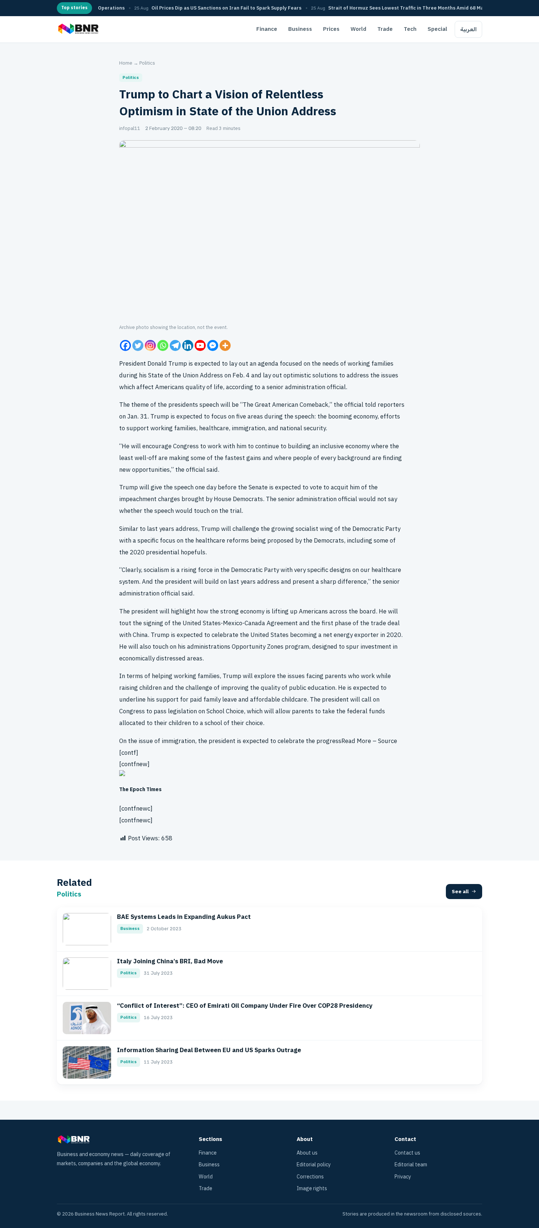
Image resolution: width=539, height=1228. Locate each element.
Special (437, 29)
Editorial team (411, 1165)
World (358, 29)
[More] (225, 345)
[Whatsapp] (162, 345)
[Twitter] (137, 345)
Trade (385, 29)
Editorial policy (314, 1165)
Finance (266, 29)
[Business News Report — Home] (77, 29)
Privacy (403, 1177)
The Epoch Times (140, 789)
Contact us (407, 1153)
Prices (331, 29)
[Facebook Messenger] (212, 345)
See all (460, 891)
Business (300, 29)
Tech (410, 29)
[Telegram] (175, 345)
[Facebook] (125, 345)
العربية (468, 29)
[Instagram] (150, 345)
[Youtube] (200, 345)
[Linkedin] (187, 345)
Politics (147, 62)
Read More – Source (369, 741)
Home (125, 62)
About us (307, 1153)
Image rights (312, 1188)
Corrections (310, 1177)
